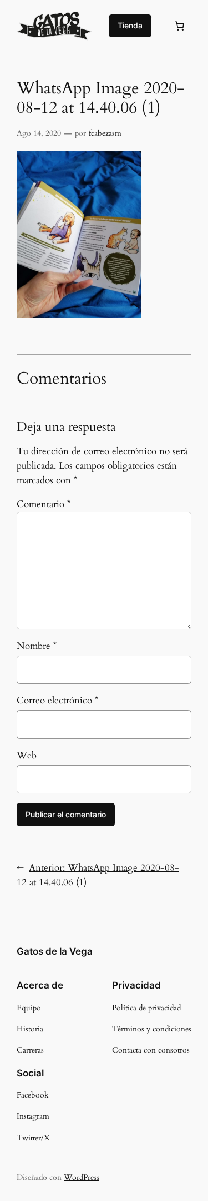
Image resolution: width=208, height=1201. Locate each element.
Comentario (43, 504)
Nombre (37, 645)
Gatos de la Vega (55, 951)
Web (27, 755)
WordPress (81, 1177)
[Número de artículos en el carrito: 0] (179, 25)
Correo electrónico (57, 700)
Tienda (130, 25)
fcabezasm (105, 133)
